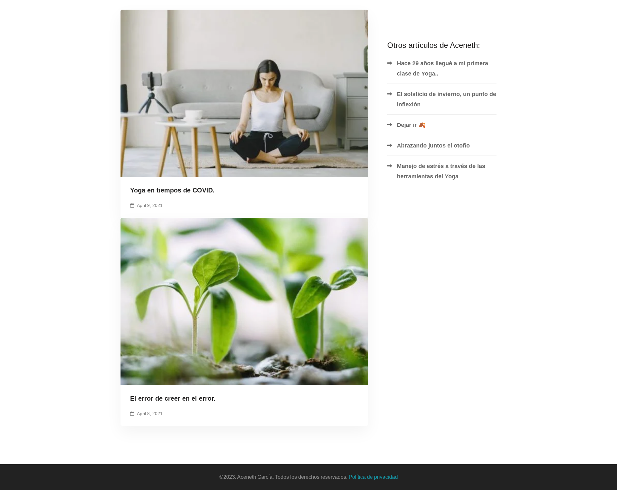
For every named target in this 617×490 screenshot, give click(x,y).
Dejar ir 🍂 (411, 125)
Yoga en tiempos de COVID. (172, 190)
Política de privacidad (373, 477)
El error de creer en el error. (173, 398)
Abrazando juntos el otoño (433, 145)
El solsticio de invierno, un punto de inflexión (446, 99)
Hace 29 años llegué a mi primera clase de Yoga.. (442, 68)
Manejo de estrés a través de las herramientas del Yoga (441, 171)
